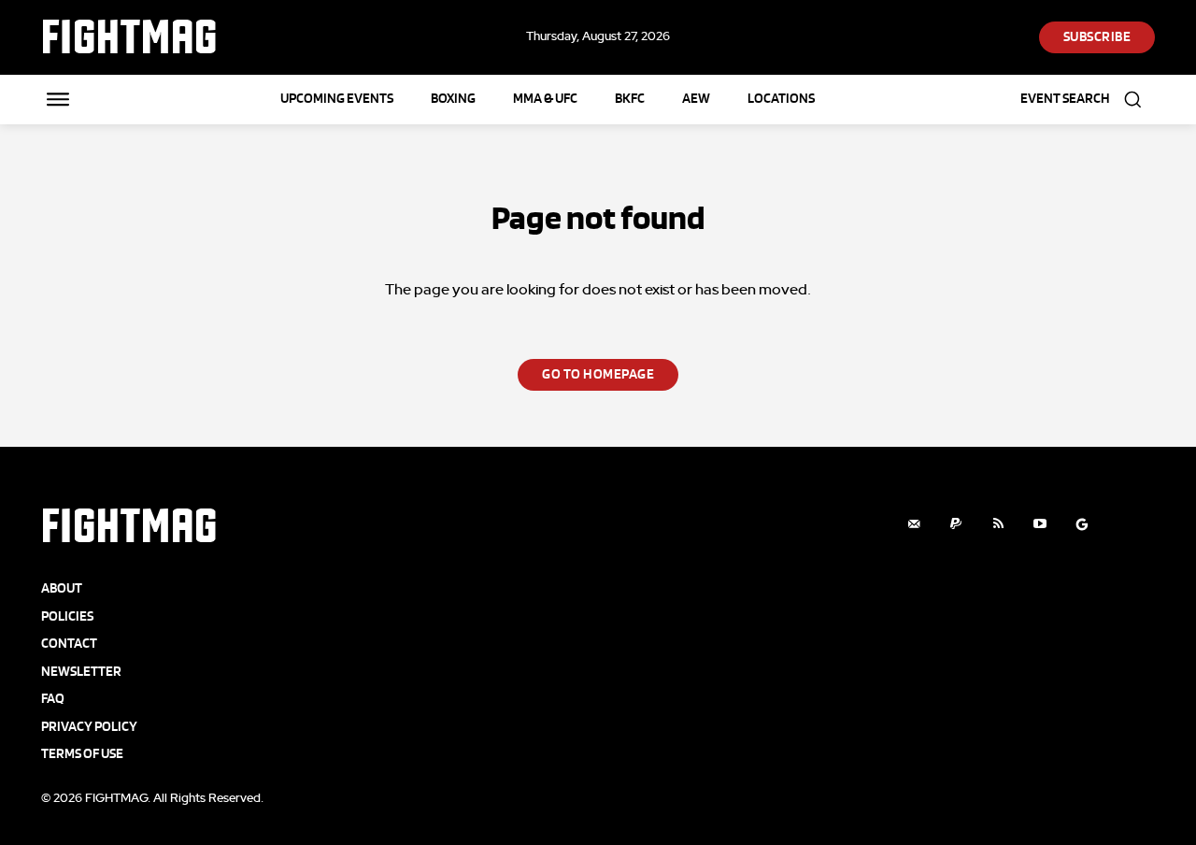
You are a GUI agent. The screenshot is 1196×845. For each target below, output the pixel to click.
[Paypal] (956, 524)
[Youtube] (1040, 524)
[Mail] (914, 524)
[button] (1087, 99)
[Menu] (58, 99)
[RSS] (998, 524)
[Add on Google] (1082, 524)
